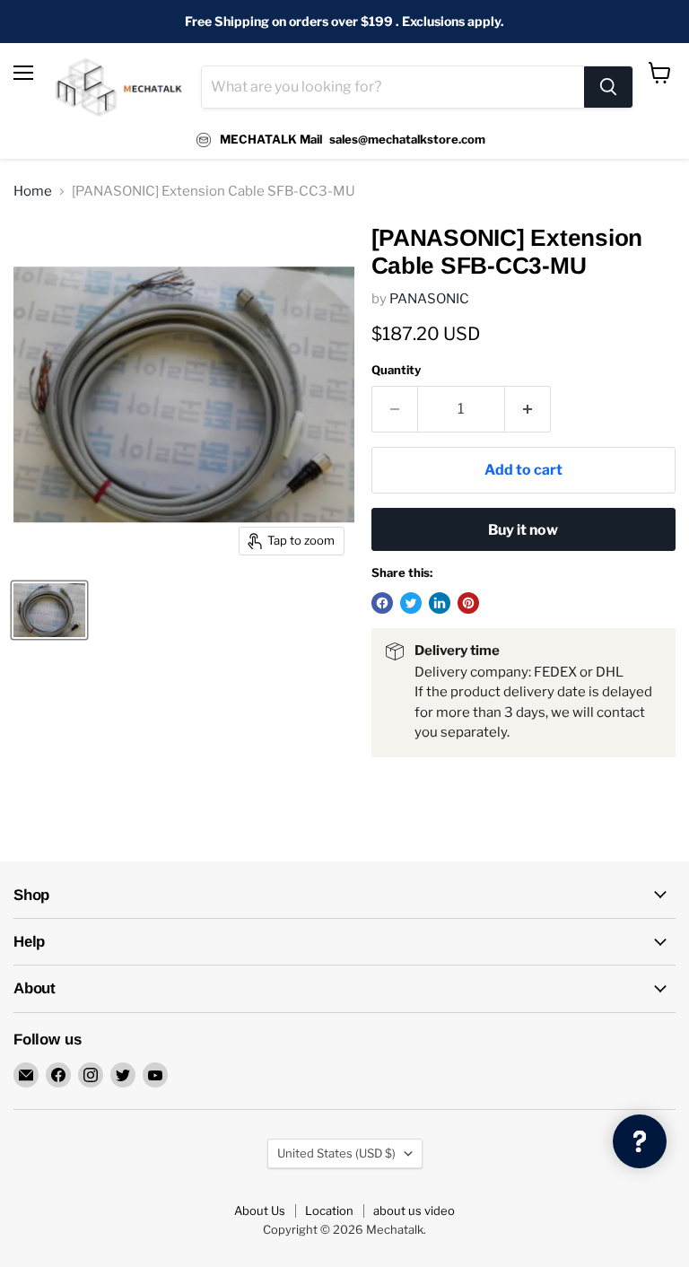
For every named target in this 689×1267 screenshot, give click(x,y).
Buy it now (523, 529)
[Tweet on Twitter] (411, 603)
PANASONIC (429, 299)
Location (329, 1210)
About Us (259, 1210)
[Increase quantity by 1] (528, 409)
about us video (414, 1210)
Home (32, 191)
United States (336, 1153)
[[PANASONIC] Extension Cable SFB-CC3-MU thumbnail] (49, 610)
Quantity (396, 370)
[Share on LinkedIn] (439, 603)
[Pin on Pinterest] (468, 603)
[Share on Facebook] (382, 603)
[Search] (608, 87)
